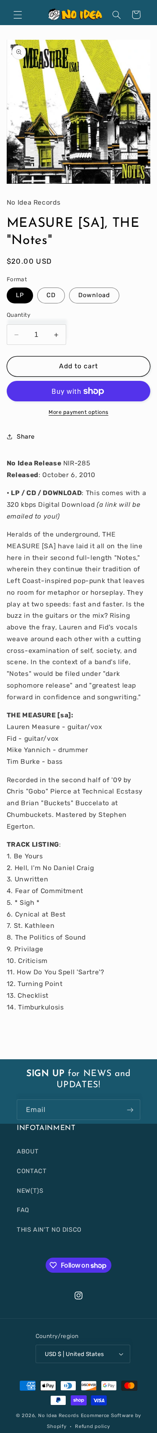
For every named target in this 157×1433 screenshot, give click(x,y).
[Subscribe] (130, 1109)
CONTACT (31, 1171)
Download (94, 295)
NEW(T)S (30, 1190)
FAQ (23, 1210)
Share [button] (26, 436)
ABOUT (28, 1151)
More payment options (78, 412)
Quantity (19, 314)
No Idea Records (58, 1415)
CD (51, 295)
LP (20, 295)
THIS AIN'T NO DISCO (49, 1229)
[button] (17, 14)
